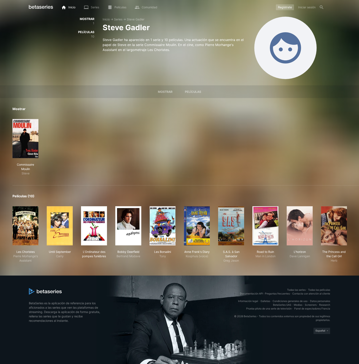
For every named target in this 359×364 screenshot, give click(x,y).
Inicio (106, 19)
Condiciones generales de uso (290, 301)
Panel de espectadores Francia (312, 308)
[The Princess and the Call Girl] (334, 225)
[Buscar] (322, 7)
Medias (298, 304)
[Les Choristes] (25, 225)
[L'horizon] (300, 225)
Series (118, 19)
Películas (193, 91)
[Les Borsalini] (163, 225)
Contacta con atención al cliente (311, 293)
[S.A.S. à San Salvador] (231, 225)
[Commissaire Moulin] (25, 138)
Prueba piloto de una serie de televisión (269, 308)
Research (324, 304)
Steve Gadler (135, 19)
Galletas (265, 301)
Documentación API (251, 293)
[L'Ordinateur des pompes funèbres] (94, 225)
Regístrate (285, 7)
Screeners (311, 304)
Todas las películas (319, 289)
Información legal (248, 301)
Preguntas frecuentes (277, 293)
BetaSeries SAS (282, 304)
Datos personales (320, 301)
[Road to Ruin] (265, 225)
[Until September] (60, 225)
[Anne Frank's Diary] (197, 225)
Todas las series (296, 289)
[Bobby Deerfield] (128, 225)
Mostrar (165, 91)
